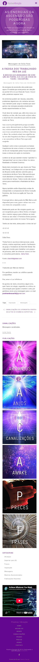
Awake (19, 631)
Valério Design (25, 659)
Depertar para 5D (10, 560)
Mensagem (24, 302)
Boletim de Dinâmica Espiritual (19, 312)
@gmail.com (13, 293)
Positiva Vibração (19, 622)
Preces (19, 639)
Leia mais (6, 332)
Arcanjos (7, 557)
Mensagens (8, 571)
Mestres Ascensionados (13, 575)
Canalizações (19, 634)
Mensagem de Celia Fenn (19, 64)
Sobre (19, 642)
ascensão (23, 650)
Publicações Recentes (12, 579)
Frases (7, 564)
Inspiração (12, 302)
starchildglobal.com (15, 258)
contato (19, 645)
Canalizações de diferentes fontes (21, 309)
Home (19, 626)
